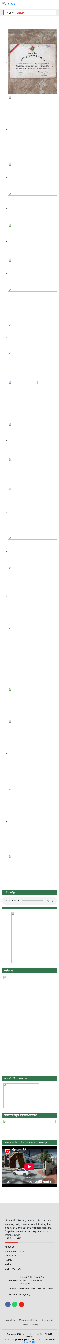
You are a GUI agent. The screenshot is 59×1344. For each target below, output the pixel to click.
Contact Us (10, 1255)
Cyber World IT (29, 1342)
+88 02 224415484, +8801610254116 (35, 1288)
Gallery (8, 1260)
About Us (10, 1246)
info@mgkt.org (23, 1294)
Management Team (15, 1251)
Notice (8, 1264)
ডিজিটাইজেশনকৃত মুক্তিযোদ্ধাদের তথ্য (20, 1115)
